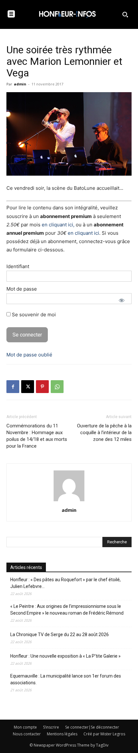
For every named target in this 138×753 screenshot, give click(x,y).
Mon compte (25, 727)
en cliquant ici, (58, 225)
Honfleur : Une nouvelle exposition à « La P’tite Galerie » (65, 656)
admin (20, 84)
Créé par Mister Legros (104, 734)
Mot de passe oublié (29, 355)
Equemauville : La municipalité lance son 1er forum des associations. (65, 679)
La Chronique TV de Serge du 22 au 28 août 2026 (59, 634)
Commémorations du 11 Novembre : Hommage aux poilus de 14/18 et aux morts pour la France (36, 436)
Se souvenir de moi (33, 314)
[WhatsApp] (57, 386)
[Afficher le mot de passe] (122, 300)
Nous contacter (27, 734)
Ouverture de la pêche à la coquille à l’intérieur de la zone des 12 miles (104, 432)
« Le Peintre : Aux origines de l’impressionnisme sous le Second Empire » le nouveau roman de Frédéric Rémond (67, 610)
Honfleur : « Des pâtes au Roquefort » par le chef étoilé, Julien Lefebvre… (65, 583)
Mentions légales (62, 734)
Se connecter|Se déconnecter (92, 727)
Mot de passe (21, 289)
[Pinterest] (42, 386)
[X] (27, 386)
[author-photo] (69, 501)
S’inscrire (51, 727)
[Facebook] (12, 386)
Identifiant (17, 266)
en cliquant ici (83, 233)
